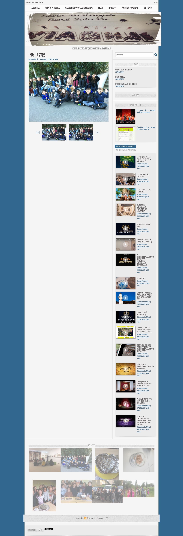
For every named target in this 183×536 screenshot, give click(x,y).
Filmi (100, 8)
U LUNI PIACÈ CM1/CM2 (142, 176)
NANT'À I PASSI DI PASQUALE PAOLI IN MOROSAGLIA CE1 (144, 296)
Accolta (35, 8)
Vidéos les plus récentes (125, 146)
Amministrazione (130, 8)
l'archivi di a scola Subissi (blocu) (146, 128)
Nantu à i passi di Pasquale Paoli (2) (144, 241)
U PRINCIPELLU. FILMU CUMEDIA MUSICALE (144, 159)
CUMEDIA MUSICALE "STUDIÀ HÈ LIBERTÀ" (142, 208)
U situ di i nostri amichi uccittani (146, 111)
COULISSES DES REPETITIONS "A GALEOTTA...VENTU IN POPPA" (145, 348)
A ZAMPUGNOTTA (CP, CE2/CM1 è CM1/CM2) (144, 401)
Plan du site (78, 518)
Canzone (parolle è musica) (79, 8)
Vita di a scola (52, 8)
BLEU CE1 (141, 278)
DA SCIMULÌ (120, 73)
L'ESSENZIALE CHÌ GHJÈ (126, 80)
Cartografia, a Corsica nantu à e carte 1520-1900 (144, 384)
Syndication (91, 518)
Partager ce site (35, 530)
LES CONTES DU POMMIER (144, 191)
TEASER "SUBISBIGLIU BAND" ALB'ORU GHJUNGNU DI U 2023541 (144, 420)
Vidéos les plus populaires (126, 150)
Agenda (135, 95)
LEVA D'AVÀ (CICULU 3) (142, 313)
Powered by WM (103, 518)
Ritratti (113, 8)
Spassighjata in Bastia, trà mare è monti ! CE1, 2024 (144, 330)
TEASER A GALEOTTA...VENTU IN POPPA (145, 366)
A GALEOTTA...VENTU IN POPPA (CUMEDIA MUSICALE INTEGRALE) (145, 260)
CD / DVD (148, 8)
